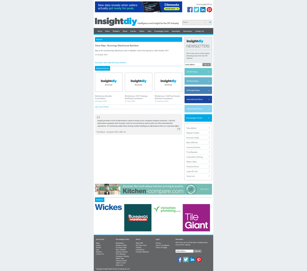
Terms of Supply (161, 247)
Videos (142, 31)
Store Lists (190, 176)
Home (99, 31)
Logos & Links (192, 171)
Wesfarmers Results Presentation (103, 97)
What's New (191, 161)
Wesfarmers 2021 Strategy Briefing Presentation (136, 97)
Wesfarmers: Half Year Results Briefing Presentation (167, 97)
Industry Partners (193, 147)
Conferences (140, 250)
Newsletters (191, 128)
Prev (96, 224)
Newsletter (176, 31)
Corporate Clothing (194, 157)
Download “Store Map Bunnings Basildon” (111, 63)
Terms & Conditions (162, 245)
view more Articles (102, 107)
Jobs (149, 31)
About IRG (139, 243)
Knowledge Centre (161, 31)
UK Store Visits (141, 245)
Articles (133, 31)
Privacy (158, 243)
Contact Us (199, 31)
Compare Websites (142, 252)
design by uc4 (125, 269)
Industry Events (192, 166)
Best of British (192, 142)
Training (138, 247)
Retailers (116, 31)
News (107, 31)
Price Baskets (192, 152)
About (125, 31)
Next (163, 224)
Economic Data (192, 137)
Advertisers (187, 31)
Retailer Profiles (192, 133)
